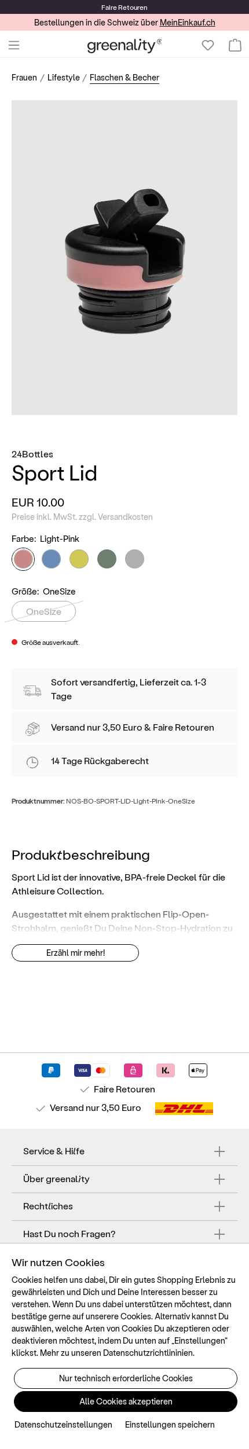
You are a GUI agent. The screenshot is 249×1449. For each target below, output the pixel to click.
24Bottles (32, 453)
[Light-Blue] (51, 559)
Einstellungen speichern (170, 1424)
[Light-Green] (107, 559)
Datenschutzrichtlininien (148, 1353)
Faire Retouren (183, 726)
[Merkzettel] (208, 45)
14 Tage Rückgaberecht (100, 760)
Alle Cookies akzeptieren (126, 1401)
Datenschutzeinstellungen (63, 1424)
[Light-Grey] (134, 559)
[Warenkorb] (235, 45)
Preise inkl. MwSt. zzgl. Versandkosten (82, 517)
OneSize (43, 611)
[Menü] (14, 45)
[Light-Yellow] (79, 559)
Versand (68, 726)
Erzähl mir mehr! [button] (75, 953)
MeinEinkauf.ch (187, 22)
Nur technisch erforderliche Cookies (126, 1378)
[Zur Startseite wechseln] (124, 45)
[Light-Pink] (23, 559)
